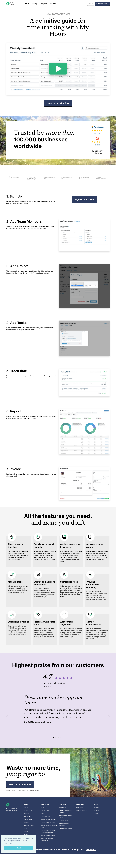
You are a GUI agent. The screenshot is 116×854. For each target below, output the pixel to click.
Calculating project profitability (64, 824)
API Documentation (81, 810)
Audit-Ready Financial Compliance (47, 839)
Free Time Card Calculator (48, 835)
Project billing (62, 807)
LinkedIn (96, 813)
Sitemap (43, 813)
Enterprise (43, 4)
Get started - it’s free (58, 103)
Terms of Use (45, 810)
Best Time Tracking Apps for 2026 (49, 826)
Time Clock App (45, 816)
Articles (26, 831)
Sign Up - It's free (84, 199)
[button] (54, 4)
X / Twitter (96, 810)
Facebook (96, 807)
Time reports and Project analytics (65, 811)
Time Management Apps (48, 822)
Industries (26, 822)
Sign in (91, 3)
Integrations (79, 807)
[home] (11, 3)
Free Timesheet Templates (48, 819)
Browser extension (29, 819)
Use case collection (29, 825)
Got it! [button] (19, 848)
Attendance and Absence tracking (65, 816)
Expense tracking (63, 820)
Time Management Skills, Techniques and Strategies (48, 831)
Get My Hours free (102, 3)
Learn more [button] (8, 843)
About (43, 807)
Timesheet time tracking (65, 828)
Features (26, 4)
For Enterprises (28, 810)
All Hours (91, 849)
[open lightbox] (58, 69)
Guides (26, 834)
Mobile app (27, 813)
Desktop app (27, 816)
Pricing (34, 4)
